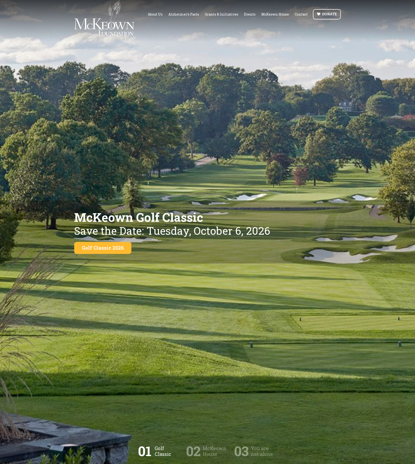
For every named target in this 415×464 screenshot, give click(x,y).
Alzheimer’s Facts (183, 14)
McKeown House (275, 14)
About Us (155, 14)
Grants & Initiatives (221, 14)
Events (250, 14)
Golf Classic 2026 (103, 248)
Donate (329, 14)
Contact (301, 14)
